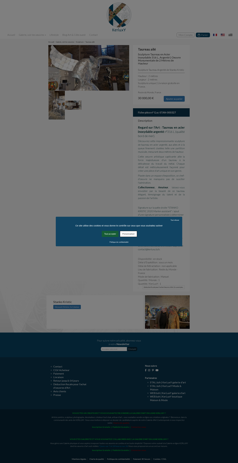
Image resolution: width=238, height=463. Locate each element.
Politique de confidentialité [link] (119, 242)
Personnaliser (128, 234)
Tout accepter (110, 234)
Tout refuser (175, 220)
